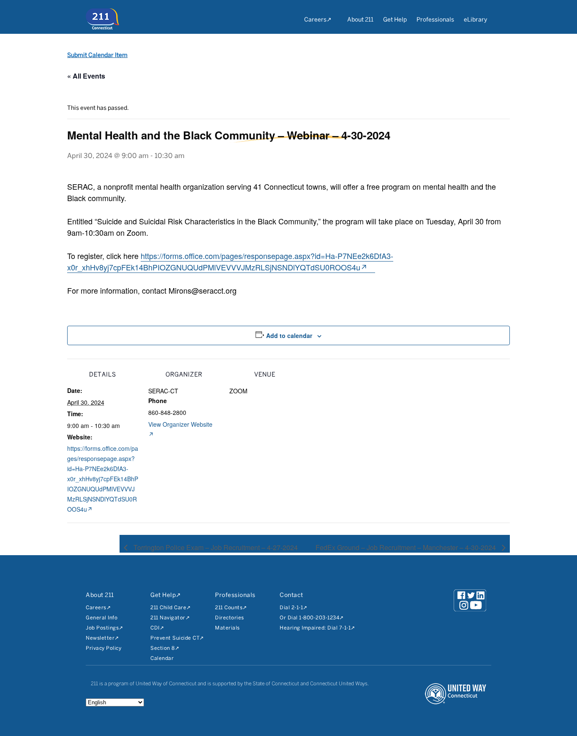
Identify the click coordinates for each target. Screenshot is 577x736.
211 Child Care (168, 607)
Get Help (395, 20)
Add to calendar (289, 335)
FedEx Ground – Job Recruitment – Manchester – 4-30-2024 (407, 547)
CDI (155, 628)
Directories (229, 618)
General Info (101, 618)
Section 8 (162, 648)
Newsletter (100, 638)
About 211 (360, 20)
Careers (315, 20)
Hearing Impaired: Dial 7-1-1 (315, 628)
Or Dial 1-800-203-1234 (309, 618)
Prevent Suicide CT (174, 638)
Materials (227, 628)
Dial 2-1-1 (291, 607)
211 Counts (228, 607)
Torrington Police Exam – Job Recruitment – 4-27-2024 (215, 547)
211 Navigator (167, 618)
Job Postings (102, 628)
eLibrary (475, 20)
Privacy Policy (103, 648)
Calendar (162, 658)
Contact (291, 595)
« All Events (86, 76)
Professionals (435, 20)
